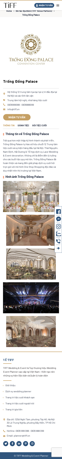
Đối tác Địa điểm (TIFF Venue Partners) (34, 11)
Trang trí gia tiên (13, 409)
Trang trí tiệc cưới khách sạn (20, 397)
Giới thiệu (10, 385)
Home (9, 11)
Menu (57, 5)
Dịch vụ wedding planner (18, 391)
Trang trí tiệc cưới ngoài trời (19, 403)
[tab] (9, 125)
